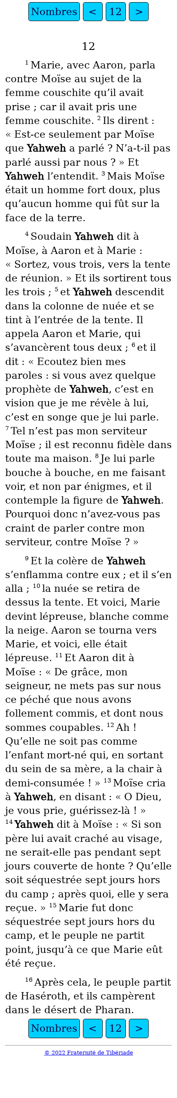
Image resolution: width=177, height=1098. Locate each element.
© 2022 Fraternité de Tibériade (88, 1052)
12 (115, 11)
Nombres (54, 11)
